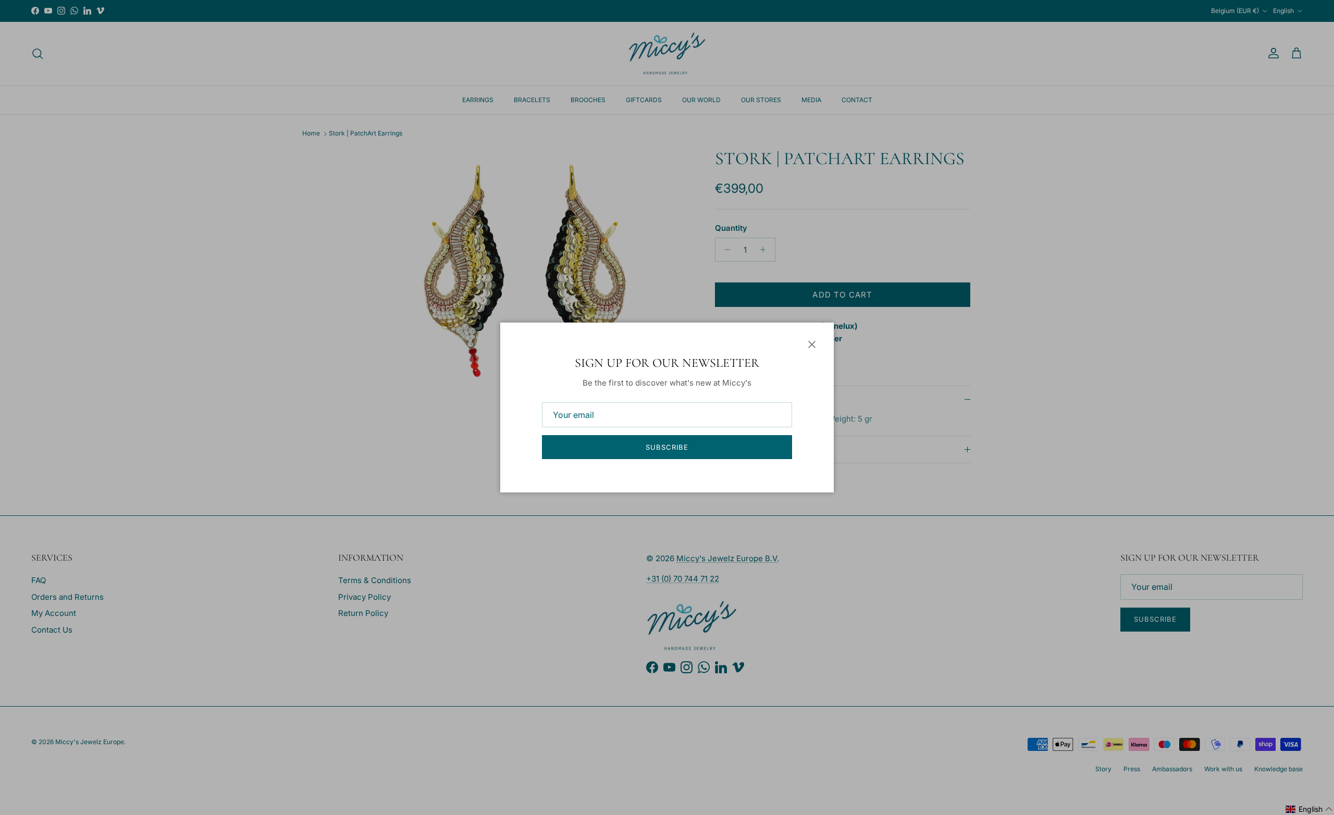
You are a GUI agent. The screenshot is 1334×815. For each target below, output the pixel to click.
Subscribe (667, 447)
